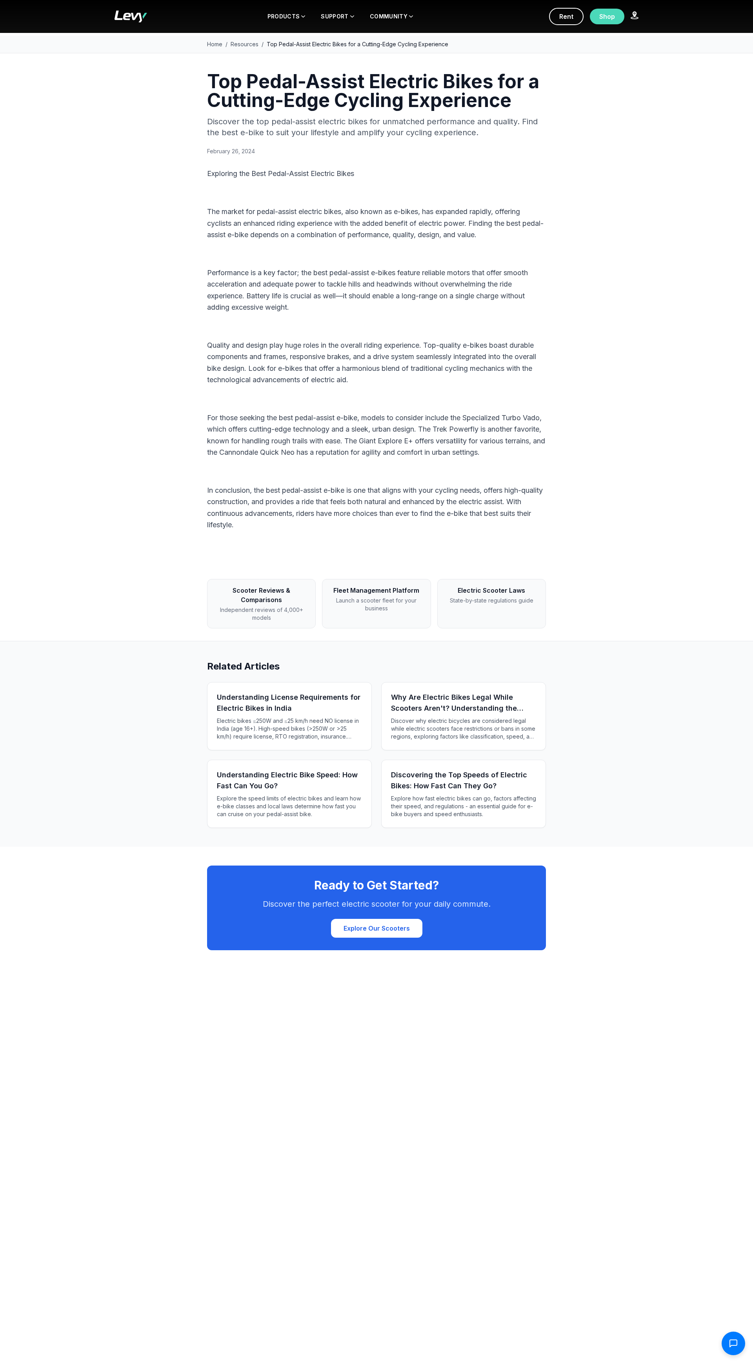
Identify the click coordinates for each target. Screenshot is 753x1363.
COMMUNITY (388, 16)
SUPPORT (334, 16)
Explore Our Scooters (377, 928)
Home (214, 44)
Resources (244, 44)
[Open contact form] (733, 1343)
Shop (607, 16)
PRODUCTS (283, 16)
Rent (566, 16)
